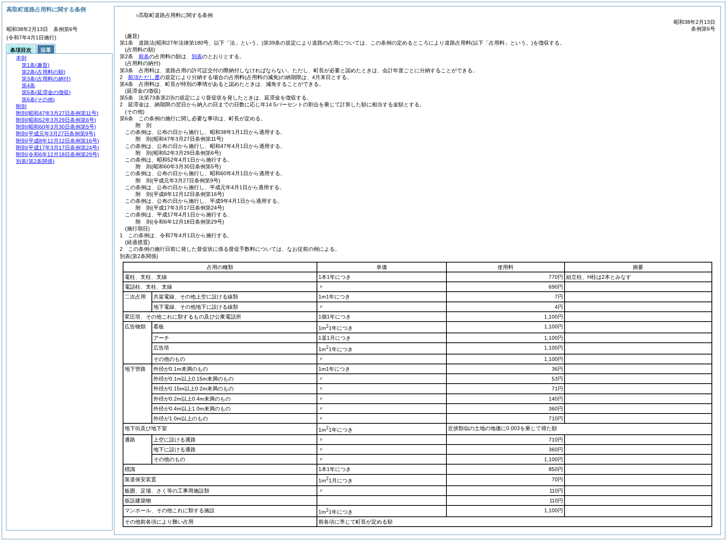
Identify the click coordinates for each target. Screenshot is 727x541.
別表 (197, 56)
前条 (144, 56)
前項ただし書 (144, 77)
